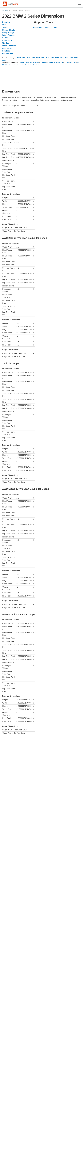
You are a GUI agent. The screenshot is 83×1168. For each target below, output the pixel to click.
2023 (38, 58)
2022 (43, 58)
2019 (57, 58)
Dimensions (7, 40)
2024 (33, 58)
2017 (66, 58)
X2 (6, 65)
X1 (3, 65)
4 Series (36, 62)
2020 (52, 58)
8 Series (57, 62)
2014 (4, 60)
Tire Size (5, 43)
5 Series (43, 62)
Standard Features (9, 30)
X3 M (13, 65)
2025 (28, 58)
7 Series (50, 62)
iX (64, 62)
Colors (5, 38)
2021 (47, 58)
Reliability (6, 51)
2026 (24, 58)
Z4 (44, 65)
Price (4, 25)
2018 (62, 58)
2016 (71, 58)
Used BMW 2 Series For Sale (45, 27)
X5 (25, 65)
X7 (41, 65)
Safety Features (8, 35)
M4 (71, 62)
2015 (76, 58)
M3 (68, 62)
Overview (6, 22)
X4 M (21, 65)
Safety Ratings (8, 32)
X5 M (29, 65)
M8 (78, 62)
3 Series (29, 62)
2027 (19, 58)
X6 (33, 65)
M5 (75, 62)
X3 (9, 65)
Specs (4, 27)
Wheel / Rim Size (9, 46)
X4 (17, 65)
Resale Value (7, 53)
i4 (62, 62)
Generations (7, 48)
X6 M (37, 65)
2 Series (22, 62)
